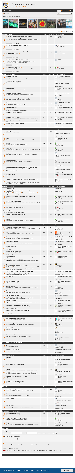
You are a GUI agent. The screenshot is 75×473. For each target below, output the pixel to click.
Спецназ (8, 131)
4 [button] (66, 31)
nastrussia (59, 306)
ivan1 (56, 163)
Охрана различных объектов (14, 251)
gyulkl (23, 450)
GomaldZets (60, 247)
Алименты (59, 188)
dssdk (28, 450)
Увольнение (24, 192)
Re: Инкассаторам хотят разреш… (64, 276)
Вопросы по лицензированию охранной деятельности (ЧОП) (26, 260)
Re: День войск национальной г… (64, 148)
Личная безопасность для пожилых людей (18, 98)
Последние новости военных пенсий (18, 45)
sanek (56, 372)
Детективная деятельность (13, 345)
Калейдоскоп (10, 405)
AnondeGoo (60, 228)
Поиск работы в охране (12, 241)
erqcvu (40, 450)
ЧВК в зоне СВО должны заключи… (63, 162)
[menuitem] (9, 11)
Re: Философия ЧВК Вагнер (63, 143)
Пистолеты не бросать (62, 364)
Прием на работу (17, 192)
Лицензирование (10, 256)
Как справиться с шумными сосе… (65, 76)
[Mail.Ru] (58, 11)
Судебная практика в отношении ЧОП (31, 266)
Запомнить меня (49, 433)
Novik (7, 47)
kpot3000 (59, 346)
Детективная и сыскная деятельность (13, 342)
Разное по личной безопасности (15, 123)
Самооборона (10, 88)
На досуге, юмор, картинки (13, 389)
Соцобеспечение (10, 211)
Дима (7, 54)
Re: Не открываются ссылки (63, 413)
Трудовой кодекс (20, 194)
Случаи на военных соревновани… (62, 133)
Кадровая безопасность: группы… (64, 323)
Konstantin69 (60, 257)
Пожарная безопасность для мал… (62, 155)
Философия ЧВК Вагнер (14, 67)
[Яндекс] (60, 11)
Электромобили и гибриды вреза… (65, 112)
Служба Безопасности (8, 316)
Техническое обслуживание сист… (65, 310)
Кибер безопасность (11, 107)
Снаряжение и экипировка (28, 372)
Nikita (58, 395)
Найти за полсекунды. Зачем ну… (64, 318)
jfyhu (34, 450)
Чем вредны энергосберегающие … (62, 83)
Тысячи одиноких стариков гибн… (64, 98)
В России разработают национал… (65, 117)
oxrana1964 (9, 61)
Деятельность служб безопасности (15, 318)
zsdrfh (58, 324)
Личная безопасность (8, 74)
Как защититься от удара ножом (64, 88)
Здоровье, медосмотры (12, 295)
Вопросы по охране (11, 300)
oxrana (59, 220)
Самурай (59, 287)
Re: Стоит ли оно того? (62, 389)
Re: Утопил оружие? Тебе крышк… (65, 381)
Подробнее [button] (46, 470)
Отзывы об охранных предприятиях (16, 227)
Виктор (58, 113)
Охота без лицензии (61, 376)
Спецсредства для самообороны (15, 364)
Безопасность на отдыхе (13, 117)
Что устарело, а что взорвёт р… (64, 290)
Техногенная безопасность (13, 81)
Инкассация (9, 276)
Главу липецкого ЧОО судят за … (64, 264)
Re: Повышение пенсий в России (64, 206)
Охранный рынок (18, 269)
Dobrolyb (59, 233)
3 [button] (64, 31)
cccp (57, 450)
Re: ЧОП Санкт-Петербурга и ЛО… (65, 227)
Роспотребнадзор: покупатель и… (64, 214)
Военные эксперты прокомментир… (63, 371)
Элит (58, 124)
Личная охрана (10, 286)
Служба (24, 47)
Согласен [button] (66, 470)
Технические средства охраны (14, 291)
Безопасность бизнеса (12, 335)
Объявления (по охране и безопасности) (17, 310)
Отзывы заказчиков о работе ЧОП (14, 268)
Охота (8, 369)
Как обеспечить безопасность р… (64, 102)
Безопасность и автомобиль (14, 112)
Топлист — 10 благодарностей (11, 448)
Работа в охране (10, 232)
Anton (58, 108)
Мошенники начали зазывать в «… (65, 107)
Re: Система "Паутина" (62, 138)
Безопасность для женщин (13, 93)
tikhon (58, 319)
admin (58, 45)
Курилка (4, 387)
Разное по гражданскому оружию (15, 381)
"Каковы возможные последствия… (62, 359)
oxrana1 (59, 238)
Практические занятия (62, 256)
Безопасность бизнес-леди (63, 93)
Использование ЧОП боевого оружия (18, 59)
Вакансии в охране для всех (14, 237)
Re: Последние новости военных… (64, 174)
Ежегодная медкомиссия (62, 295)
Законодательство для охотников (30, 373)
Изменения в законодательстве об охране (17, 305)
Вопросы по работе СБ (12, 323)
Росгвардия (9, 148)
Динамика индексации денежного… (62, 169)
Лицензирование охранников (13, 261)
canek (56, 156)
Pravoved (59, 149)
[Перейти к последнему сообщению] (64, 36)
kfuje (58, 99)
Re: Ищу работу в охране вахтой (64, 241)
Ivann (58, 118)
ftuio (56, 331)
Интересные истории (12, 394)
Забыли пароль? (41, 433)
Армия (29, 68)
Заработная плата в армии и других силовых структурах (21, 167)
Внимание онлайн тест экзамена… (64, 418)
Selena (59, 277)
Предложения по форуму (13, 413)
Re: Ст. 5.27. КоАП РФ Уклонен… (64, 196)
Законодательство (11, 160)
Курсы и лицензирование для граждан (16, 376)
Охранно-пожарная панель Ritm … (62, 337)
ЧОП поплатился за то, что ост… (64, 246)
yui (7, 39)
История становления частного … (64, 349)
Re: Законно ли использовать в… (64, 300)
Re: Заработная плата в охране (64, 232)
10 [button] (70, 31)
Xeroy (58, 59)
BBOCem (57, 338)
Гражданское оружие (8, 355)
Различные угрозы (11, 76)
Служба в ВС (19, 146)
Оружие (8, 357)
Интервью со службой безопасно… (62, 330)
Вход (5, 431)
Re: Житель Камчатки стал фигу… (65, 201)
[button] (59, 31)
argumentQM (60, 36)
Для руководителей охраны (14, 264)
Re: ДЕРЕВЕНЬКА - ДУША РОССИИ (63, 400)
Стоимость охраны (17, 266)
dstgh (58, 197)
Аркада (58, 265)
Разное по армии (27, 146)
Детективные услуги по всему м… (65, 344)
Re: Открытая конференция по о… (64, 305)
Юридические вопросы (8, 186)
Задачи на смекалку (61, 405)
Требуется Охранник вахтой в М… (64, 236)
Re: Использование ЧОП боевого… (65, 271)
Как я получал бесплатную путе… (64, 179)
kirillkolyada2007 (61, 311)
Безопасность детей (11, 102)
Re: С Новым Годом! (62, 422)
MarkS (58, 297)
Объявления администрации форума (16, 418)
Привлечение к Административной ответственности (20, 196)
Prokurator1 (59, 180)
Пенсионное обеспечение (13, 206)
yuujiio (17, 450)
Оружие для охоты (17, 372)
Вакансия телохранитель (63, 286)
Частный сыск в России (12, 349)
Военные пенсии (30, 47)
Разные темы (10, 398)
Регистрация (11, 431)
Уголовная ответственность (13, 201)
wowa (56, 85)
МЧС (7, 153)
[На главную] (6, 5)
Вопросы (8, 219)
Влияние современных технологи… (65, 251)
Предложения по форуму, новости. (11, 411)
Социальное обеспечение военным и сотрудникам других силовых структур (22, 179)
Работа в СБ (9, 328)
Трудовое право (10, 188)
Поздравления (10, 423)
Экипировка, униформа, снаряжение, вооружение (16, 62)
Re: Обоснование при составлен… (64, 219)
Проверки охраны (11, 246)
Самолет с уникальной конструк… (64, 123)
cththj (58, 377)
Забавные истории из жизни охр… (64, 393)
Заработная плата (33, 192)
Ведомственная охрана (12, 281)
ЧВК (32, 68)
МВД (7, 138)
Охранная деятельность (27, 39)
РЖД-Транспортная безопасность (64, 281)
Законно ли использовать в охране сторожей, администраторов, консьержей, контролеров (19, 37)
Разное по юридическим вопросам (15, 214)
